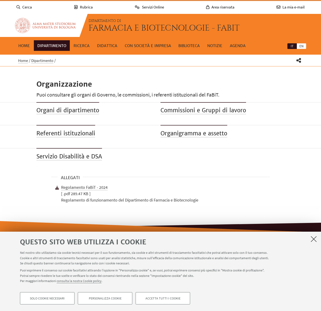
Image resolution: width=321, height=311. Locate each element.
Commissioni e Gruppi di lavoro (203, 110)
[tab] (292, 46)
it (292, 46)
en (301, 46)
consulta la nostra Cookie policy (79, 281)
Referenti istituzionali (65, 133)
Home (24, 45)
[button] (299, 60)
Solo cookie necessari (47, 298)
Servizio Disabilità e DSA (69, 156)
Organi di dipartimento (67, 110)
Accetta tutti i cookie (162, 298)
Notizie (214, 45)
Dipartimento (51, 45)
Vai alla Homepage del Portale (45, 25)
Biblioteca (189, 45)
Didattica (107, 45)
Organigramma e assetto (193, 133)
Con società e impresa (148, 45)
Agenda (238, 45)
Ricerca (82, 45)
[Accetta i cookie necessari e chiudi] (313, 239)
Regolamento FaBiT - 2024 (84, 187)
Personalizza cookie (105, 298)
